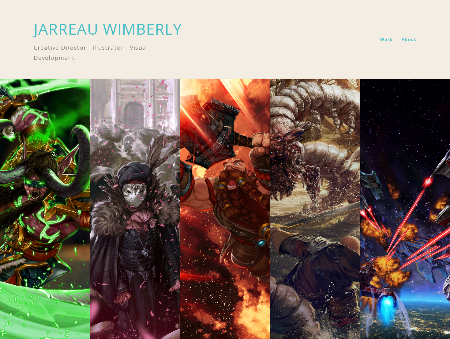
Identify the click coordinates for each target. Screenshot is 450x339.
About (409, 39)
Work (386, 39)
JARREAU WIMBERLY (108, 28)
